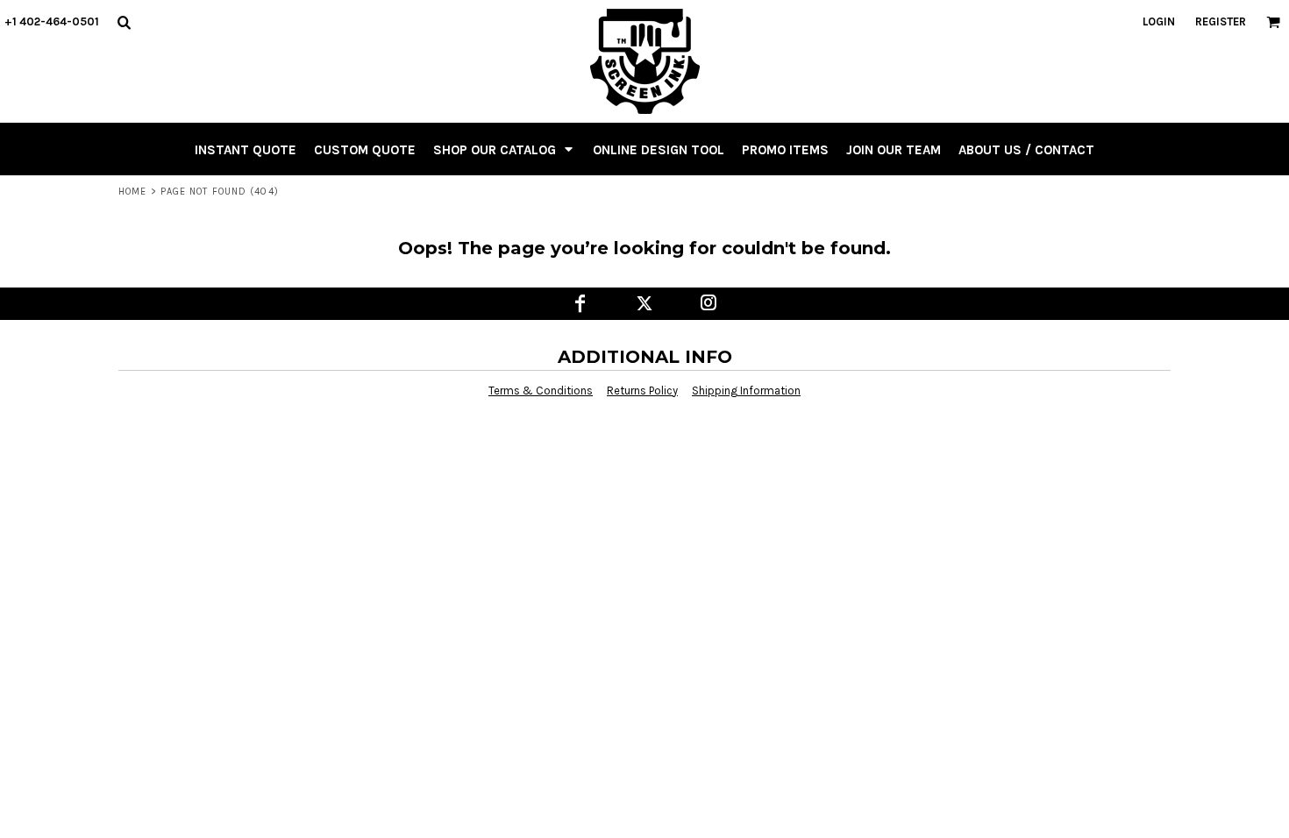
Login (1159, 21)
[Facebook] (580, 303)
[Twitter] (644, 303)
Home (132, 191)
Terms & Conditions (540, 390)
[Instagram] (708, 303)
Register (1220, 21)
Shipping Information (746, 390)
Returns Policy (642, 390)
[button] (124, 22)
